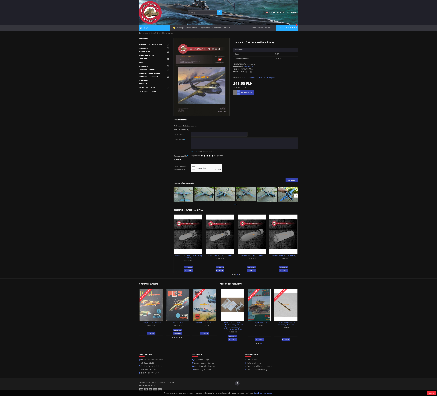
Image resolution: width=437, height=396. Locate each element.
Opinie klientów (180, 120)
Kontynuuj (291, 180)
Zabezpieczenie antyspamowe (180, 167)
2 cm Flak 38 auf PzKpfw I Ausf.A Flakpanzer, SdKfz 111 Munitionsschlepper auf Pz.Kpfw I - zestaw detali (233, 326)
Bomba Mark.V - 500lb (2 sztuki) (252, 256)
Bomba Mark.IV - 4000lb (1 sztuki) (284, 256)
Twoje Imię (178, 134)
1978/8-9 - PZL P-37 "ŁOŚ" (205, 323)
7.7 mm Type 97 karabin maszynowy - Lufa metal (286, 324)
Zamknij (431, 393)
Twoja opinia (179, 140)
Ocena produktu (180, 156)
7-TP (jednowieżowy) (259, 323)
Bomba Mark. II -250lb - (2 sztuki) (220, 256)
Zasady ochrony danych (263, 393)
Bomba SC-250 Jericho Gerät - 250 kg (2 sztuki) (188, 257)
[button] (176, 195)
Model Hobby (248, 66)
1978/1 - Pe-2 (178, 323)
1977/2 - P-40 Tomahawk (152, 323)
